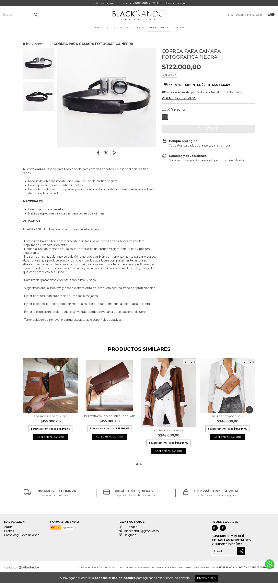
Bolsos (138, 27)
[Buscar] (36, 14)
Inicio (27, 44)
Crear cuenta (236, 15)
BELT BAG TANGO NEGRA (168, 430)
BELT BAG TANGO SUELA (227, 416)
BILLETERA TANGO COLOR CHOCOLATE (109, 416)
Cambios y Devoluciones (21, 535)
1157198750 (132, 527)
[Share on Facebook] (98, 153)
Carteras (100, 27)
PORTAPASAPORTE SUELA (50, 416)
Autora (179, 27)
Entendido (206, 578)
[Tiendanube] (22, 568)
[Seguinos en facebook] (223, 528)
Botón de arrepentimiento (256, 567)
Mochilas (120, 27)
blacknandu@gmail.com (141, 531)
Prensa (9, 531)
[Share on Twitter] (106, 153)
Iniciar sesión (255, 15)
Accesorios (158, 27)
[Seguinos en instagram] (215, 528)
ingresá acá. (227, 567)
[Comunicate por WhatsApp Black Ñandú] (269, 564)
